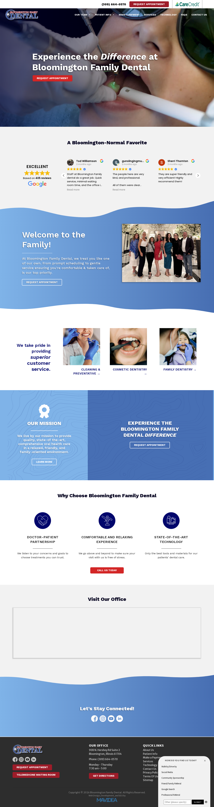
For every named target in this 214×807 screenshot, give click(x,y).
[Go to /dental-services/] (81, 352)
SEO (121, 795)
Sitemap (148, 780)
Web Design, (94, 795)
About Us (148, 750)
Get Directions (103, 775)
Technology (168, 14)
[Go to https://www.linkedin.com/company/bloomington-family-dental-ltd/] (119, 718)
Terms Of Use (151, 776)
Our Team (81, 14)
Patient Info (103, 14)
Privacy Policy (151, 772)
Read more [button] (68, 189)
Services (150, 14)
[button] (197, 175)
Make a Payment (129, 14)
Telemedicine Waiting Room (36, 774)
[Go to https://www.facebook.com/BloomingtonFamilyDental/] (94, 718)
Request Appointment (149, 4)
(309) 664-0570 (114, 4)
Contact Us (199, 14)
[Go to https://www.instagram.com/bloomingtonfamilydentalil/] (102, 718)
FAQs (184, 14)
